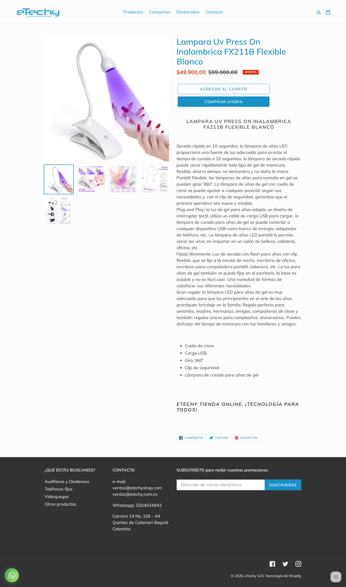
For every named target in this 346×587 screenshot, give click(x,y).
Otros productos (60, 504)
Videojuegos (57, 496)
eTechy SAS (254, 576)
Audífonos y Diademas (67, 481)
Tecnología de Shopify (283, 576)
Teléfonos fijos (58, 489)
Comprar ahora (224, 101)
